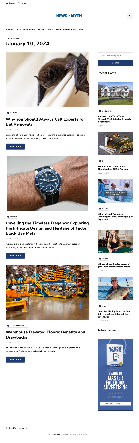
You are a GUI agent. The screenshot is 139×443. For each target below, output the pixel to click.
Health (41, 29)
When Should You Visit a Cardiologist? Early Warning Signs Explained (115, 216)
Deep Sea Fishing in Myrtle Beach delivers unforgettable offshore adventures (115, 314)
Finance (9, 29)
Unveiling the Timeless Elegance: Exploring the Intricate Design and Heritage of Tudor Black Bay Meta (47, 228)
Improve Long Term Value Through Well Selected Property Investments (114, 119)
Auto (80, 29)
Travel (50, 29)
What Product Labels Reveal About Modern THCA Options (113, 168)
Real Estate (29, 29)
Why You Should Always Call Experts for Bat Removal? (45, 121)
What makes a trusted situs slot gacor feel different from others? (114, 265)
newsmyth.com (61, 434)
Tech (18, 29)
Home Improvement (66, 29)
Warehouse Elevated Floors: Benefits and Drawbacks (45, 334)
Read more (15, 146)
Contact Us (10, 3)
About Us (22, 3)
